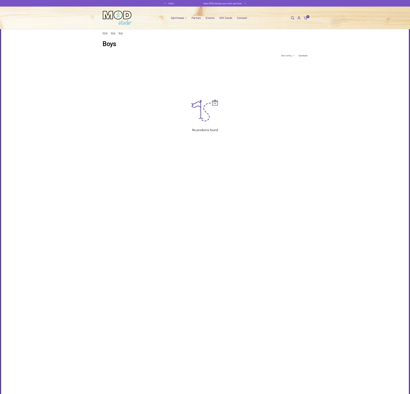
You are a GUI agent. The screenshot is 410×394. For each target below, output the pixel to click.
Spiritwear (177, 18)
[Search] (292, 18)
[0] (305, 18)
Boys (121, 33)
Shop (113, 33)
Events (210, 18)
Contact (242, 18)
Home (104, 33)
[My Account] (299, 18)
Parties (196, 18)
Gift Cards (225, 18)
